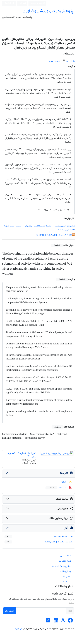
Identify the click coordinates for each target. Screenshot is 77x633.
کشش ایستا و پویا (12, 225)
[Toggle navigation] (72, 31)
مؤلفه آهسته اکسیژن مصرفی (37, 225)
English (8, 3)
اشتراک (9, 610)
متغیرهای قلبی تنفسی (65, 225)
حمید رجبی (54, 61)
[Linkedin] (56, 621)
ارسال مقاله (65, 571)
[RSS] (48, 621)
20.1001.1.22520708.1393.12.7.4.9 (54, 234)
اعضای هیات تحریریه (61, 566)
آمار (66, 527)
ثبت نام (23, 3)
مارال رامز (70, 61)
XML (64, 482)
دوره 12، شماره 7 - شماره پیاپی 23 (22, 454)
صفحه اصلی (65, 555)
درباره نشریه (65, 560)
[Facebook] (70, 621)
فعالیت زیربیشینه (66, 229)
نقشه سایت (65, 581)
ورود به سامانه (37, 3)
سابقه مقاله (62, 498)
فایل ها (64, 472)
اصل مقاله (57, 487)
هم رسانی (62, 508)
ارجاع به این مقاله (58, 518)
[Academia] (63, 621)
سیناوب (19, 628)
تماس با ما (66, 576)
